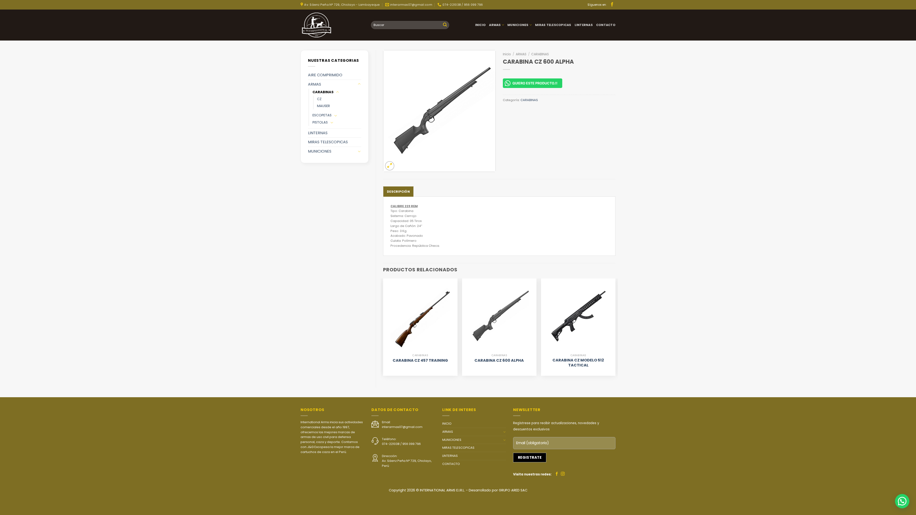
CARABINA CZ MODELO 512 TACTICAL (578, 363)
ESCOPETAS (322, 115)
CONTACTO (605, 25)
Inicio (507, 54)
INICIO (480, 25)
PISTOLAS (320, 122)
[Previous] (383, 329)
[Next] (615, 329)
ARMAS (495, 25)
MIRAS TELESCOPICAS (553, 25)
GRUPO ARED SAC (513, 490)
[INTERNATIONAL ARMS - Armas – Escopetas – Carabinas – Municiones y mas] (318, 25)
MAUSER (323, 105)
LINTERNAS (584, 25)
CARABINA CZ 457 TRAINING (420, 360)
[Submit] (445, 25)
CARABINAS (322, 92)
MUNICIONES (518, 25)
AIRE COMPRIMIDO (325, 75)
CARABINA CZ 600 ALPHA (499, 360)
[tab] (398, 191)
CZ (319, 99)
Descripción (398, 192)
